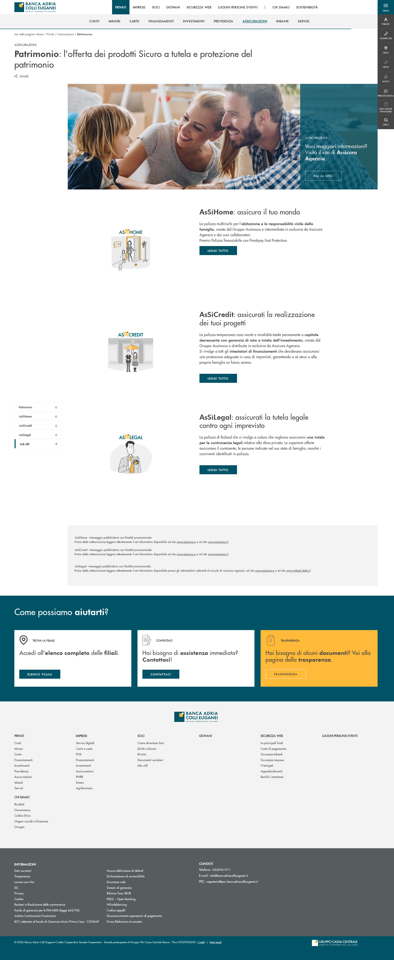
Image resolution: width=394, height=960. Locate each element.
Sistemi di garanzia (135, 887)
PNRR (79, 776)
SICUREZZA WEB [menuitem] (199, 7)
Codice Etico (22, 815)
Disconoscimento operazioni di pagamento (134, 915)
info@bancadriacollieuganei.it (229, 875)
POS (78, 754)
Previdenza (21, 771)
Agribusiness (84, 788)
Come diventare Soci (150, 743)
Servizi (18, 788)
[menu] (216, 7)
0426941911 (221, 869)
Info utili (142, 765)
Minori (18, 748)
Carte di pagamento (273, 748)
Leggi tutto (218, 251)
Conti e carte (84, 748)
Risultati (19, 804)
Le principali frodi (272, 743)
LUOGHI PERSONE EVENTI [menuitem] (238, 7)
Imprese (81, 735)
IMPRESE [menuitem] (139, 7)
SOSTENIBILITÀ (307, 7)
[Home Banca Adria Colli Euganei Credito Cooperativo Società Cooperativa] (35, 7)
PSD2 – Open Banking (121, 899)
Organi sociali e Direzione (31, 821)
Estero (80, 782)
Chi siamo (22, 797)
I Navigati (267, 765)
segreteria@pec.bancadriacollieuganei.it (232, 881)
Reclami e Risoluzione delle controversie (39, 904)
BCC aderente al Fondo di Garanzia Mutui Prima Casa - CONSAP (57, 921)
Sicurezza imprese (272, 760)
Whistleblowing (117, 904)
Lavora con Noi (24, 882)
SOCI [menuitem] (156, 7)
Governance (22, 810)
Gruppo (19, 826)
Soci (140, 735)
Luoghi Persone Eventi (339, 735)
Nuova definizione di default (125, 870)
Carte (17, 754)
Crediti (201, 942)
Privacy (19, 893)
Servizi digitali (85, 743)
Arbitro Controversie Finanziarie (50, 915)
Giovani (205, 735)
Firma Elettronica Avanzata (124, 921)
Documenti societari (150, 760)
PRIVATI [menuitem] (120, 7)
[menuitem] (94, 21)
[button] (386, 7)
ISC (16, 887)
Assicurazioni (65, 34)
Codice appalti (116, 910)
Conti (17, 743)
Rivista (141, 754)
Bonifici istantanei (272, 776)
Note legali (216, 942)
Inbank (18, 782)
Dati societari (22, 870)
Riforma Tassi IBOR (134, 893)
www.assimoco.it (218, 542)
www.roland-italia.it (298, 570)
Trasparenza (22, 876)
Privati (50, 34)
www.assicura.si (186, 542)
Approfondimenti (272, 771)
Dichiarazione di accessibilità (125, 876)
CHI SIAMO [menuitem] (281, 7)
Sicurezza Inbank (272, 754)
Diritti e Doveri (146, 748)
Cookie (18, 899)
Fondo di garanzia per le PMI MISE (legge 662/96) (57, 910)
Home (39, 34)
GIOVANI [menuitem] (173, 7)
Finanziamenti (23, 760)
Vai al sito (328, 177)
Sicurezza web (272, 735)
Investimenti (22, 765)
